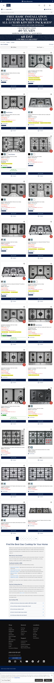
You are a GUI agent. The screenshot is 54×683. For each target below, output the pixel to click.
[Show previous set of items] (1, 1)
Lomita (34, 633)
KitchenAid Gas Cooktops (15, 571)
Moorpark (35, 634)
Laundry (10, 633)
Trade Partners (24, 631)
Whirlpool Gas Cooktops (14, 577)
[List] (39, 5)
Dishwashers (11, 634)
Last (36, 538)
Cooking (7, 42)
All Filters (14, 47)
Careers (22, 634)
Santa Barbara (36, 638)
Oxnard (34, 636)
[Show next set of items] (52, 1)
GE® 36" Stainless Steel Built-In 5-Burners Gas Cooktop (11, 201)
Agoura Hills (35, 629)
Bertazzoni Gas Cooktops (15, 567)
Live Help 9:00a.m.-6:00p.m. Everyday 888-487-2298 (27, 1)
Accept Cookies (39, 680)
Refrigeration (11, 631)
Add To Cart (13, 86)
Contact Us (23, 642)
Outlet (10, 646)
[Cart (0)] (49, 5)
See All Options (9, 112)
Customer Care (24, 641)
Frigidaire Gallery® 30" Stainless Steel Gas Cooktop (10, 406)
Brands (10, 643)
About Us (23, 633)
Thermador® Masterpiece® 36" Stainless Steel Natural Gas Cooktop (13, 486)
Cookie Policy (17, 677)
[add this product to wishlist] (24, 52)
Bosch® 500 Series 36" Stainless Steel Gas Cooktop (10, 73)
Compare (14, 88)
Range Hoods (11, 629)
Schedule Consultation (25, 644)
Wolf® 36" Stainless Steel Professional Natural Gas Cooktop (39, 449)
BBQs (10, 638)
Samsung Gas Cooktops (14, 575)
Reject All (48, 680)
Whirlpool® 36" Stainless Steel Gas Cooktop (36, 284)
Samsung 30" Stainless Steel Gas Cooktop (35, 408)
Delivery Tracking (24, 646)
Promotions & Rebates (13, 648)
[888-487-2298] (44, 5)
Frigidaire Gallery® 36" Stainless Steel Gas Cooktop (10, 114)
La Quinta (35, 631)
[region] (27, 678)
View (40, 457)
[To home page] (8, 5)
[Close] (51, 675)
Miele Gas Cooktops (14, 573)
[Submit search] (51, 12)
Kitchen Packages (12, 636)
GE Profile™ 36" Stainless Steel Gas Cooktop (9, 324)
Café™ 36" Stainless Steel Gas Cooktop (35, 70)
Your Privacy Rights (6, 680)
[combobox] (40, 47)
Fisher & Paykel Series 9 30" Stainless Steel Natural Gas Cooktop (12, 447)
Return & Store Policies (25, 647)
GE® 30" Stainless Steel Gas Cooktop (35, 156)
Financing (23, 628)
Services (22, 629)
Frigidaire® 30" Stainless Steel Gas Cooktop (9, 156)
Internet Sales (36, 628)
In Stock (10, 644)
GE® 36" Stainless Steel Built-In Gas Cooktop (36, 201)
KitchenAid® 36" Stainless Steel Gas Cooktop (9, 242)
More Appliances (12, 639)
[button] (3, 5)
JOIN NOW (15, 658)
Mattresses (11, 641)
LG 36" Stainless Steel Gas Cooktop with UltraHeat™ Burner (39, 242)
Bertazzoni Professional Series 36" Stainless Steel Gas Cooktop (39, 520)
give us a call (22, 592)
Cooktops (12, 42)
